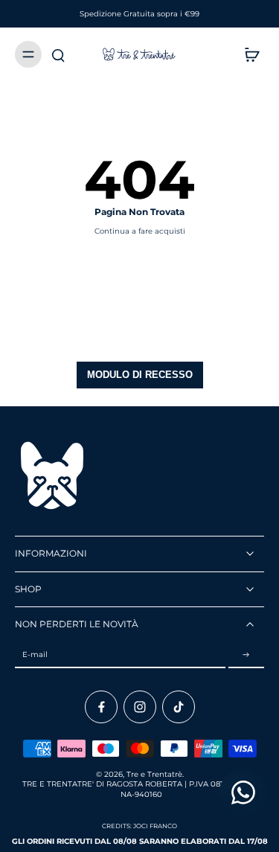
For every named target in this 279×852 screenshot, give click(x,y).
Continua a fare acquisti (139, 231)
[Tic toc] (178, 707)
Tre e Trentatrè (154, 774)
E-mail (35, 654)
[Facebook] (101, 707)
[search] (58, 54)
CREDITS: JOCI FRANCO (139, 826)
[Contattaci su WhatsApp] (243, 792)
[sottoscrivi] (246, 655)
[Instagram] (140, 707)
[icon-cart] (247, 54)
